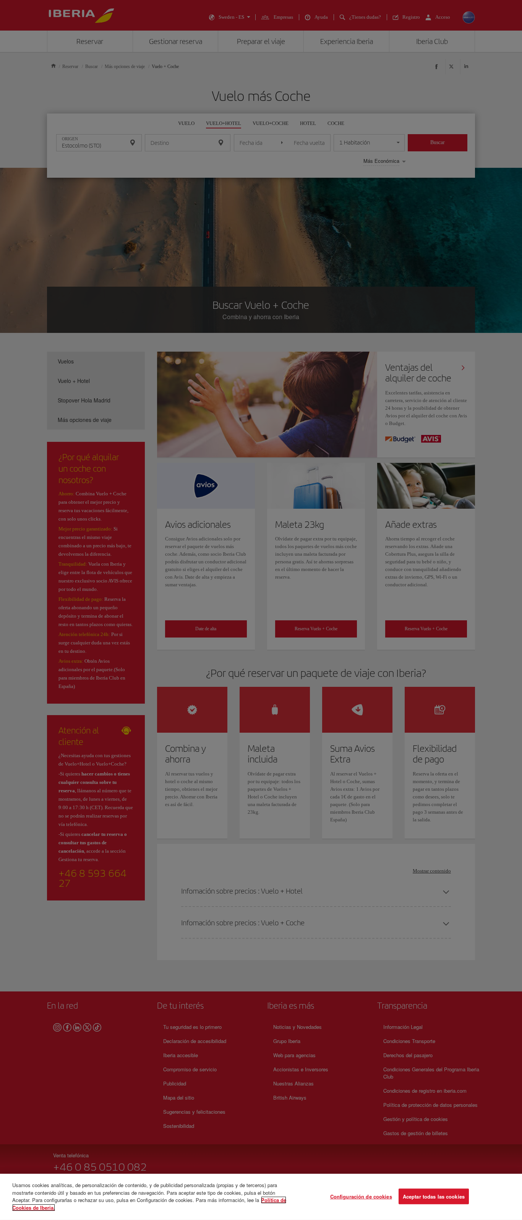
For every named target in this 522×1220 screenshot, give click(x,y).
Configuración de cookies (361, 1196)
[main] (261, 1197)
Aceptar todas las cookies (434, 1196)
